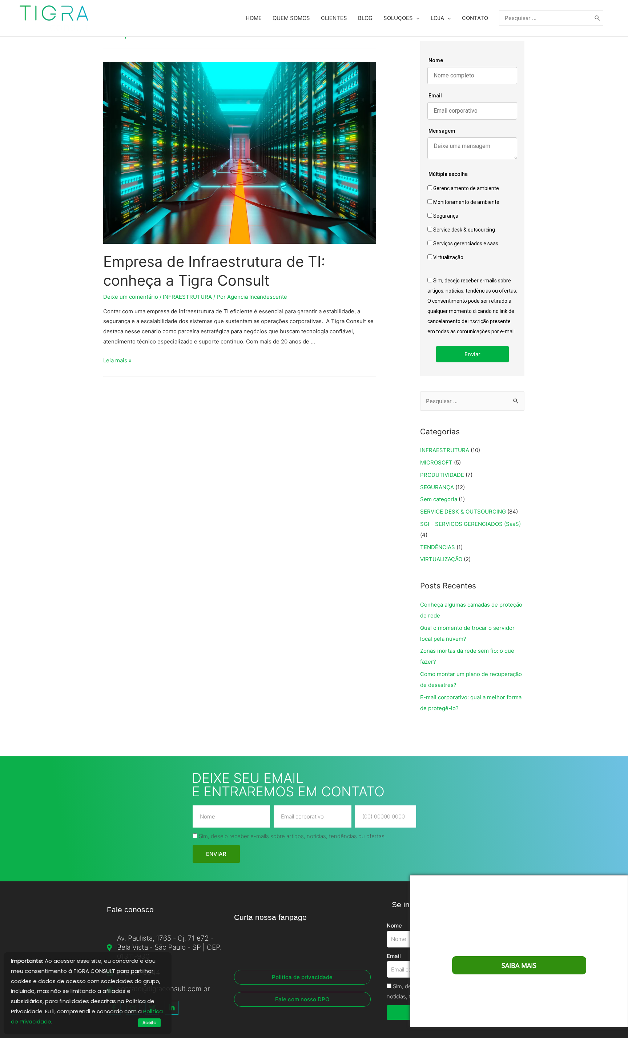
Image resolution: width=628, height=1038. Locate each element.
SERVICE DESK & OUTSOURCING (463, 511)
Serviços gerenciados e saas (465, 243)
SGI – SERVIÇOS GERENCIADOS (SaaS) (470, 523)
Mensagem (441, 131)
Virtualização (447, 257)
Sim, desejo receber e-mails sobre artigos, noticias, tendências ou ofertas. (292, 836)
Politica (153, 1011)
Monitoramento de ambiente (465, 202)
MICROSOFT (436, 462)
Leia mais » (117, 360)
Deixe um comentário (130, 296)
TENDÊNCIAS (437, 547)
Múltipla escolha (448, 174)
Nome (435, 60)
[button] (302, 977)
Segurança (445, 216)
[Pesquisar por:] (472, 401)
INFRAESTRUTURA (187, 296)
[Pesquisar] (597, 18)
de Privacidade (31, 1021)
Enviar (472, 354)
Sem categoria (438, 499)
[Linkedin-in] (171, 1008)
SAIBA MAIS (519, 965)
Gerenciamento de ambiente (465, 188)
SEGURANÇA (437, 487)
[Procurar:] (545, 18)
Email (435, 95)
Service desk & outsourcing (463, 230)
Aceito (149, 1022)
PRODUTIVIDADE (442, 474)
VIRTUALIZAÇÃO (441, 559)
